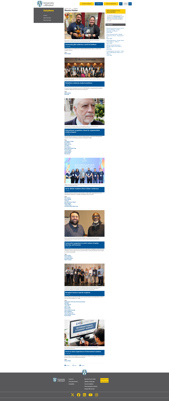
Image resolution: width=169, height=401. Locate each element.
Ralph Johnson (67, 144)
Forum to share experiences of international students (83, 351)
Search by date (47, 18)
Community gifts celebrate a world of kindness (80, 44)
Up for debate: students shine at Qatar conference (82, 189)
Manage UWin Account (89, 389)
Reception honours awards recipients (77, 292)
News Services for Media (90, 379)
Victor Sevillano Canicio (69, 314)
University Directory (73, 381)
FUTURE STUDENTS (86, 3)
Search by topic (47, 20)
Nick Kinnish (67, 153)
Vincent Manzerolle (68, 313)
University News (116, 16)
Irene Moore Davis (68, 258)
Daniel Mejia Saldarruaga (70, 148)
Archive (45, 15)
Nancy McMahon (68, 311)
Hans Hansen (67, 147)
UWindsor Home (67, 8)
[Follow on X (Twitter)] (73, 395)
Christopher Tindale (69, 141)
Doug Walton (67, 142)
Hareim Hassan (68, 149)
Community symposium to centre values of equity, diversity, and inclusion (82, 244)
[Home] (45, 4)
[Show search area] (120, 3)
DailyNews (48, 10)
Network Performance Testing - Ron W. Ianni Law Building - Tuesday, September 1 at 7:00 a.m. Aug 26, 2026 (115, 30)
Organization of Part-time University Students (74, 301)
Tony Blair (66, 145)
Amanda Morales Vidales (70, 202)
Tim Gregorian (67, 304)
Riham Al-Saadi (67, 259)
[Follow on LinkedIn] (84, 395)
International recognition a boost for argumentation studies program (82, 131)
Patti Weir (66, 303)
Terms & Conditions (88, 384)
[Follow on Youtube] (90, 395)
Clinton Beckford (68, 257)
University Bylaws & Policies (90, 386)
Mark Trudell (67, 307)
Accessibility (71, 384)
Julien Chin (67, 306)
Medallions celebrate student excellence (78, 83)
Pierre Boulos (67, 198)
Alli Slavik (66, 94)
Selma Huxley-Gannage (69, 310)
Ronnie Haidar (67, 53)
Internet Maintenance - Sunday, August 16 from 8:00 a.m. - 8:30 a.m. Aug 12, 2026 (115, 42)
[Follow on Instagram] (96, 395)
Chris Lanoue (67, 308)
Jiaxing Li (66, 200)
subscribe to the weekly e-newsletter (115, 18)
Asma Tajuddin (67, 199)
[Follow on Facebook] (79, 395)
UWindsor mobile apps (89, 381)
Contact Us (71, 379)
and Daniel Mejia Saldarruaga (71, 206)
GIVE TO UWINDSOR (111, 3)
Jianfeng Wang (67, 151)
